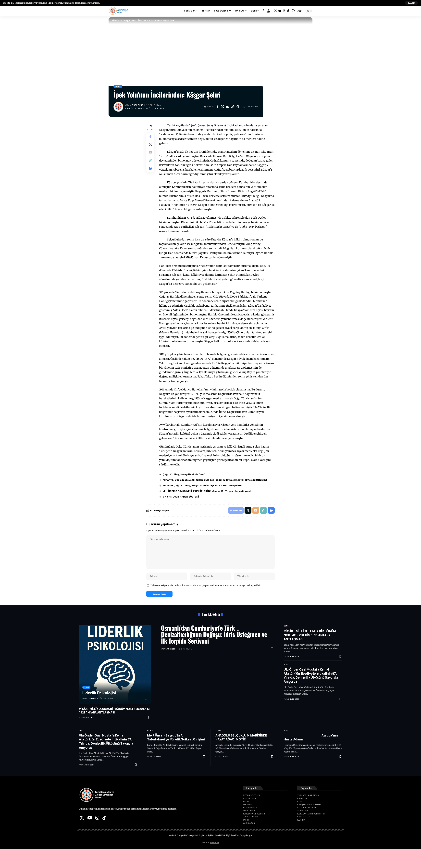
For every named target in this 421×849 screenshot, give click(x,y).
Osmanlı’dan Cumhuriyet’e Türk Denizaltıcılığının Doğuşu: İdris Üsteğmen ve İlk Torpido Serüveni (214, 634)
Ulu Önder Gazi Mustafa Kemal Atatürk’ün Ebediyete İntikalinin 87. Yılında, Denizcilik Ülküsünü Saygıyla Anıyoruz (311, 675)
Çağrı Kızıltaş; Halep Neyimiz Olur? (184, 474)
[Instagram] (284, 11)
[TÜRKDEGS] (118, 11)
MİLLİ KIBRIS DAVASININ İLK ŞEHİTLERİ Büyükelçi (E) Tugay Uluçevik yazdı (207, 491)
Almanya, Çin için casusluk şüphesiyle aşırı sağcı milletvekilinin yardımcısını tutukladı (215, 480)
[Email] (227, 106)
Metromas (214, 842)
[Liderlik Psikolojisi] (115, 664)
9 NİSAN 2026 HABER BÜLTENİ (181, 496)
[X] (275, 11)
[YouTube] (280, 11)
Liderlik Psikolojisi (99, 692)
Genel (118, 86)
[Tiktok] (288, 11)
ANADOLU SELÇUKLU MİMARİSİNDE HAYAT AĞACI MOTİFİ (241, 737)
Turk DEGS (137, 105)
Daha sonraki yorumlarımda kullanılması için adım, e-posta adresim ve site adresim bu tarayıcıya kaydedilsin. (205, 585)
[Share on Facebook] (217, 106)
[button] (411, 3)
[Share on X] (222, 106)
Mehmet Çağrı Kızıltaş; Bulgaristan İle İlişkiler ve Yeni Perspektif (202, 485)
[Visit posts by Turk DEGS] (118, 107)
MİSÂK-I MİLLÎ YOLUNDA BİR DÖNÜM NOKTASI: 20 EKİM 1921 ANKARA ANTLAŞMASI (114, 710)
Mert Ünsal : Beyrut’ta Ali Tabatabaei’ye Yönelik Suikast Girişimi (176, 737)
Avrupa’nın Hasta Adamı (311, 737)
